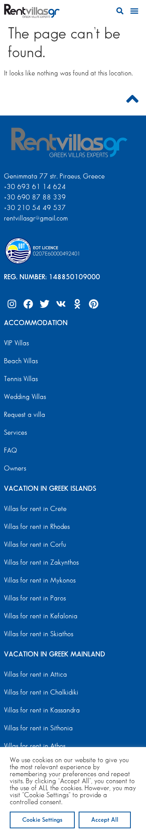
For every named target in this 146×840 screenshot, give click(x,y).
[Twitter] (44, 304)
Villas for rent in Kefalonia (40, 616)
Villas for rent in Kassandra (42, 710)
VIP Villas (16, 343)
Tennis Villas (21, 379)
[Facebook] (28, 304)
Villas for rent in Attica (35, 675)
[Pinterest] (93, 304)
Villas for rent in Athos (34, 746)
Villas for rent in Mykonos (40, 581)
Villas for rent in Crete (35, 509)
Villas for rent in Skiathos (38, 634)
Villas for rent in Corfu (35, 545)
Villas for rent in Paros (35, 598)
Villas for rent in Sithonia (38, 728)
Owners (15, 469)
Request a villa (24, 415)
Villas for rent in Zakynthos (41, 563)
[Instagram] (11, 304)
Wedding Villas (25, 397)
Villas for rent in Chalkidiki (41, 693)
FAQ (10, 451)
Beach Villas (21, 361)
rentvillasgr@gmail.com (37, 218)
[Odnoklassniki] (77, 304)
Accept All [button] (104, 820)
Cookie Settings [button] (42, 820)
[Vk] (61, 304)
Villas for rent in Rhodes (37, 527)
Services (15, 433)
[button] (119, 11)
